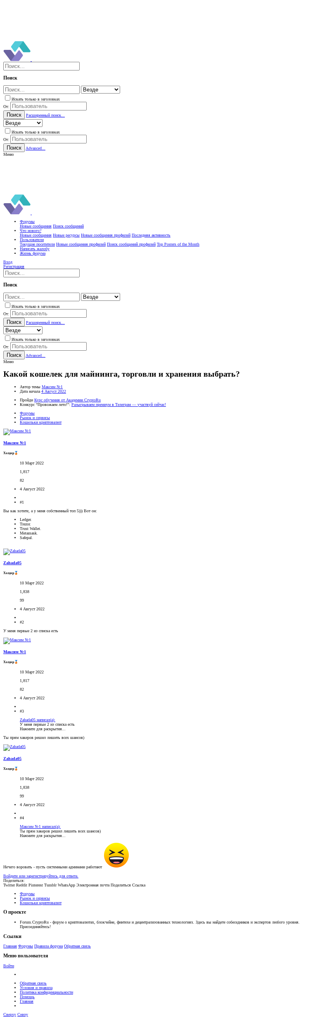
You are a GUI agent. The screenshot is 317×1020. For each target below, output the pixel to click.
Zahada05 (12, 562)
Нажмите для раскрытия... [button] (43, 729)
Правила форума (48, 946)
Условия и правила (36, 987)
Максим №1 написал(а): (40, 826)
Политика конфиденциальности (46, 992)
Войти (8, 966)
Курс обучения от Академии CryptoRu (67, 400)
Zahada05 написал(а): (37, 720)
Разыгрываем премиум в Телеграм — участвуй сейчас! (118, 404)
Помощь (27, 996)
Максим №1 (52, 387)
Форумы (25, 946)
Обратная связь (77, 946)
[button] (8, 154)
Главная (10, 946)
